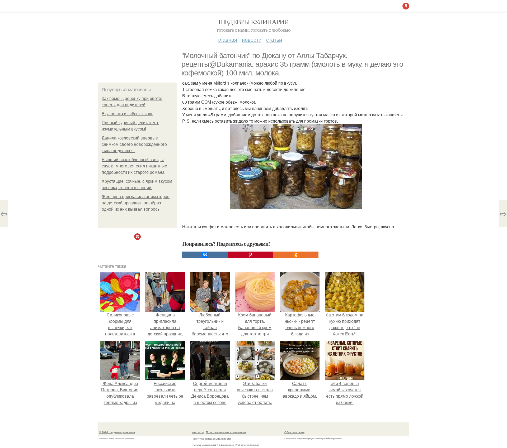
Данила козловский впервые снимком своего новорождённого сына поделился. (134, 144)
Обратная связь (294, 432)
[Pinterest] (250, 255)
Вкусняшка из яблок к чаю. (127, 114)
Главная (227, 39)
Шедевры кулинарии (253, 21)
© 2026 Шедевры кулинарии (117, 432)
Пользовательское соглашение (226, 432)
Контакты (198, 432)
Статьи (274, 39)
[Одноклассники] (295, 255)
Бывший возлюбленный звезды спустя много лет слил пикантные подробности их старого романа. (134, 166)
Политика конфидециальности (211, 438)
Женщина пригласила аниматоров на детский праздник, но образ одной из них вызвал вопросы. (136, 202)
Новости (251, 39)
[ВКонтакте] (205, 255)
